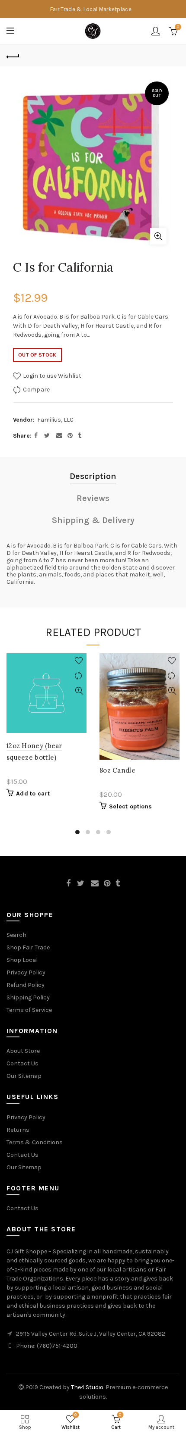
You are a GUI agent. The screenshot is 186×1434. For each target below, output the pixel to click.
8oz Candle (117, 770)
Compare (36, 389)
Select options (130, 806)
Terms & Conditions (34, 1142)
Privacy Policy (25, 972)
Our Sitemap (24, 1076)
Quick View (79, 690)
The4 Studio (87, 1387)
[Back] (13, 55)
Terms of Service (29, 1010)
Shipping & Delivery (93, 520)
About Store (23, 1051)
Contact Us (22, 1063)
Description (93, 476)
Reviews (93, 498)
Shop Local (22, 960)
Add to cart (33, 793)
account (155, 31)
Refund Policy (25, 985)
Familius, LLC (55, 419)
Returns (17, 1129)
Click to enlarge (158, 236)
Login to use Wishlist (51, 375)
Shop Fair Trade (28, 947)
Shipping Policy (28, 997)
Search (16, 935)
